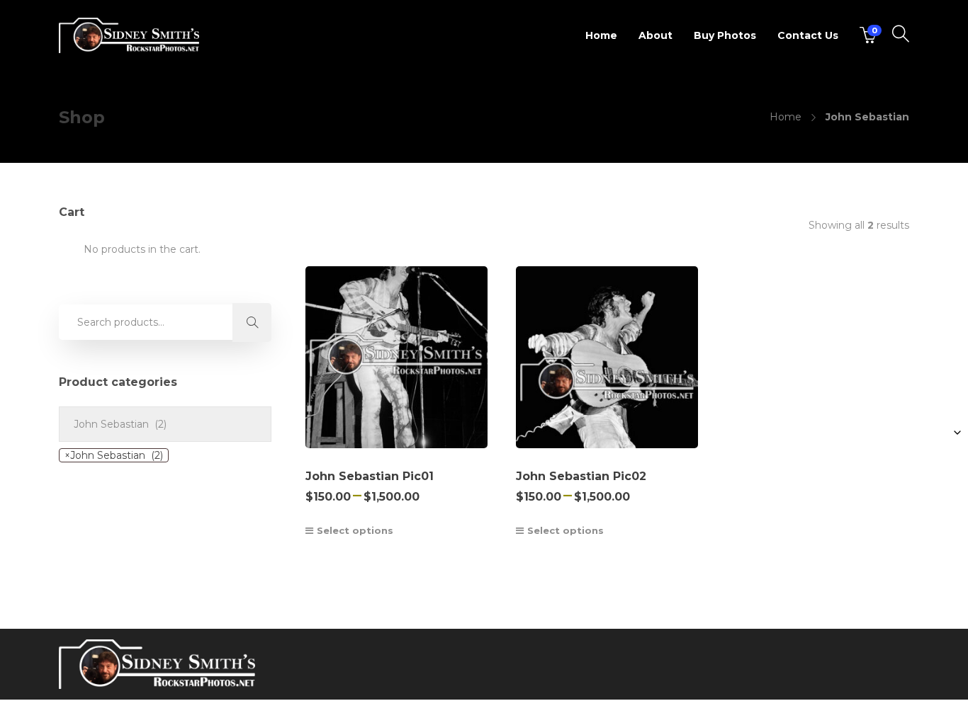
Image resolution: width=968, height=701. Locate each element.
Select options (355, 530)
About (655, 35)
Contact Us (807, 35)
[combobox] (114, 455)
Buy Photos (725, 35)
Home (601, 35)
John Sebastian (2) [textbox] (113, 455)
